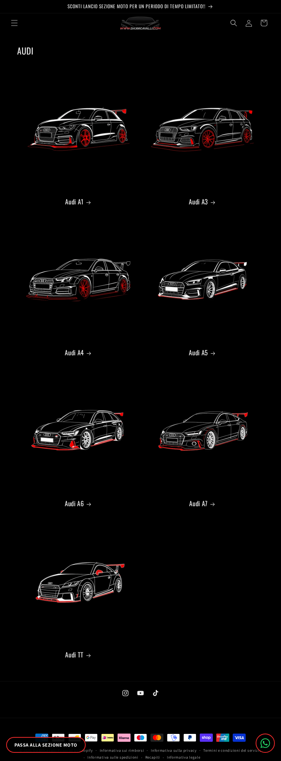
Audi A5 (198, 352)
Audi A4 (74, 352)
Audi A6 (74, 503)
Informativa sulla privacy (174, 750)
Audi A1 (74, 201)
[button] (14, 23)
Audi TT (74, 654)
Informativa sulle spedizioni (112, 757)
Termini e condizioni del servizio (232, 750)
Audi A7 (198, 503)
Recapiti (152, 757)
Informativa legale (183, 757)
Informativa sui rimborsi (122, 750)
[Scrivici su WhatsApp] (265, 743)
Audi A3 (198, 201)
